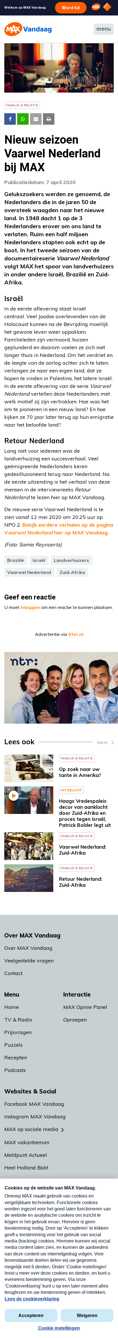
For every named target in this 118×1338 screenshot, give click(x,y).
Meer (103, 742)
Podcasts (15, 1070)
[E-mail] (36, 119)
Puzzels (13, 1045)
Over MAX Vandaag (28, 948)
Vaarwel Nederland (29, 572)
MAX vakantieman (26, 1142)
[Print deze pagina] (48, 119)
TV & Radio (18, 1019)
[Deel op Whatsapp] (23, 119)
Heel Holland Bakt (26, 1167)
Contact (13, 973)
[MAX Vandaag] (28, 29)
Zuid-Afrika (72, 572)
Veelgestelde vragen (29, 960)
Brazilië (15, 560)
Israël (39, 560)
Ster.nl (75, 634)
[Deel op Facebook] (10, 119)
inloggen (30, 607)
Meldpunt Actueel (25, 1155)
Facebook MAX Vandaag (34, 1104)
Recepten (15, 1057)
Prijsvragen (18, 1032)
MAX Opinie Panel (85, 1007)
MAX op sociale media (31, 1129)
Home (11, 1007)
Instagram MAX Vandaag (35, 1116)
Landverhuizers (71, 560)
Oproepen (75, 1019)
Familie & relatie (22, 105)
